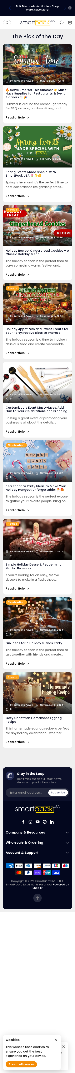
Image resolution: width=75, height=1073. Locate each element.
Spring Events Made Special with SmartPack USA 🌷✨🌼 (31, 174)
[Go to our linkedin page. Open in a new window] (52, 822)
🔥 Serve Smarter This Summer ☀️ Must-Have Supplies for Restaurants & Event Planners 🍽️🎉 (37, 93)
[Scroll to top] (37, 898)
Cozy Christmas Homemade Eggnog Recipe (34, 720)
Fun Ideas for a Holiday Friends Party (34, 643)
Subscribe (58, 792)
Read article (15, 117)
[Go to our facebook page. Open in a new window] (23, 822)
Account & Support (22, 853)
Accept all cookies (21, 1064)
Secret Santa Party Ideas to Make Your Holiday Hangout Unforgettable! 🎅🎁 (36, 488)
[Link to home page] (37, 809)
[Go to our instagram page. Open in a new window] (30, 822)
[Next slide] (65, 8)
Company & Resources (25, 832)
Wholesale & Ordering (24, 842)
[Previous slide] (10, 8)
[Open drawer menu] (7, 22)
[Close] (64, 1046)
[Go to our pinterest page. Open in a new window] (44, 822)
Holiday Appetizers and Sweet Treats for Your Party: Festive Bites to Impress (37, 331)
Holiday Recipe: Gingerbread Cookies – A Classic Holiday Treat (37, 252)
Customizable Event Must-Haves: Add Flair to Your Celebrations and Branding (36, 409)
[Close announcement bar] (70, 8)
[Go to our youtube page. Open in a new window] (37, 822)
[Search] (61, 22)
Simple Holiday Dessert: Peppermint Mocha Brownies (33, 566)
